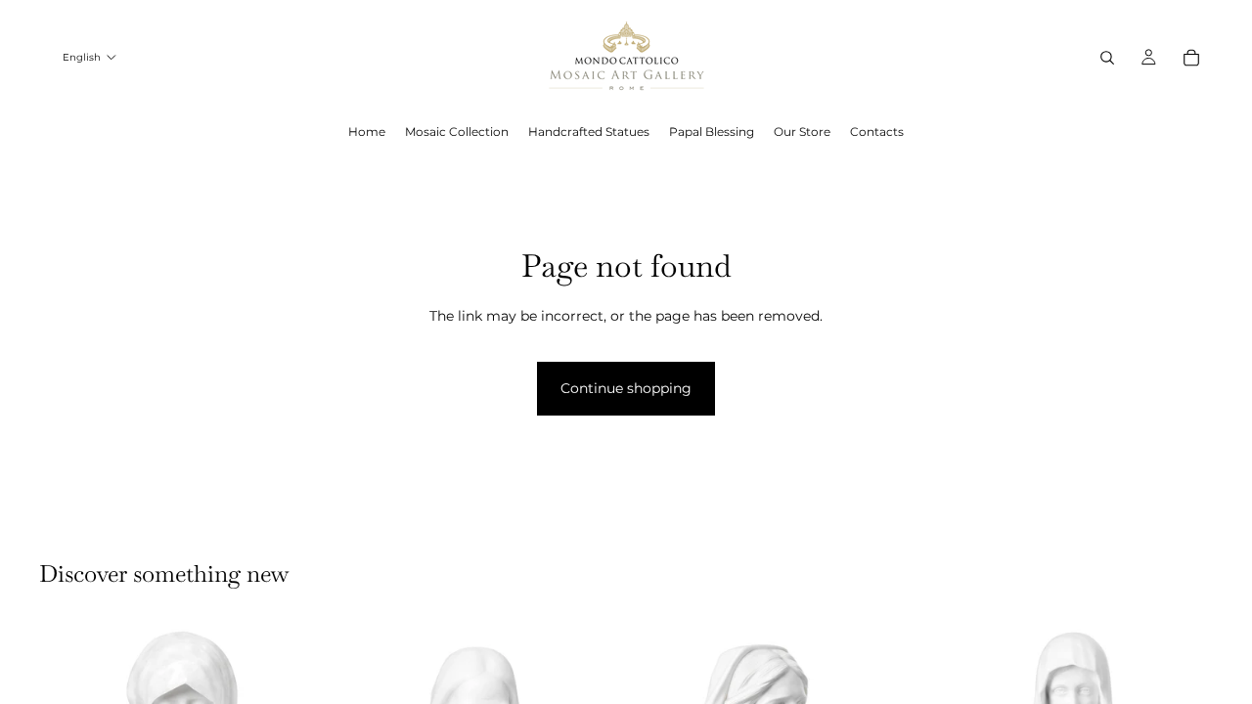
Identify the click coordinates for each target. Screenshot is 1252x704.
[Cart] (1191, 57)
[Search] (1107, 57)
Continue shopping (626, 388)
